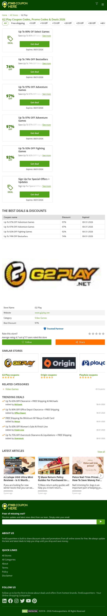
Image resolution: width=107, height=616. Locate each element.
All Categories (9, 559)
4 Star (99, 333)
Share (82, 342)
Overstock (19, 438)
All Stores (14, 15)
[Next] (100, 475)
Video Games (41, 318)
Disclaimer (7, 575)
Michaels (18, 404)
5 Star (103, 333)
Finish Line (19, 430)
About (5, 563)
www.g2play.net (42, 312)
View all (101, 451)
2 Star (92, 333)
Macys (17, 421)
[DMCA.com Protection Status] (30, 611)
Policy (5, 571)
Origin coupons (49, 374)
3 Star (96, 333)
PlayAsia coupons (88, 374)
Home (4, 15)
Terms (5, 567)
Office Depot (20, 413)
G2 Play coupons (10, 374)
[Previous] (6, 475)
